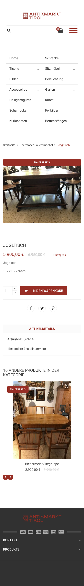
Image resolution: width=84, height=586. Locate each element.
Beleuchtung (54, 79)
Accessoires (18, 89)
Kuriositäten (18, 121)
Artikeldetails (42, 329)
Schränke (52, 58)
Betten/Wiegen (56, 121)
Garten (50, 89)
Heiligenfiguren (20, 100)
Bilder (13, 79)
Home (13, 58)
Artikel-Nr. (15, 339)
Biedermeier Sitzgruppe (42, 464)
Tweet (42, 308)
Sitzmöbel (52, 69)
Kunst (49, 100)
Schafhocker (18, 110)
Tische (14, 69)
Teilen (30, 308)
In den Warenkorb (47, 291)
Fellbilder (52, 110)
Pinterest (53, 308)
